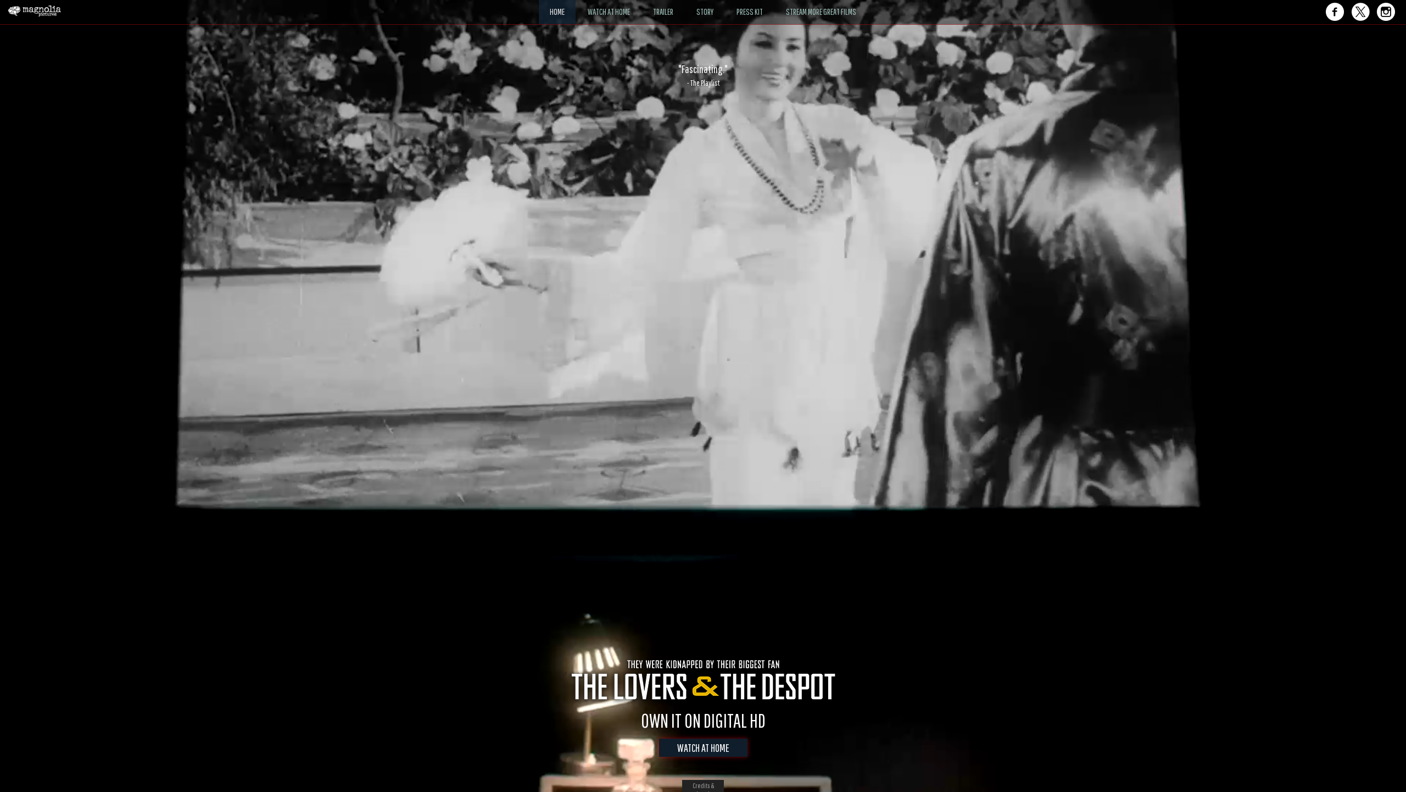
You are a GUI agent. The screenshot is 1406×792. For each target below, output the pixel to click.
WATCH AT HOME (703, 747)
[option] (703, 75)
